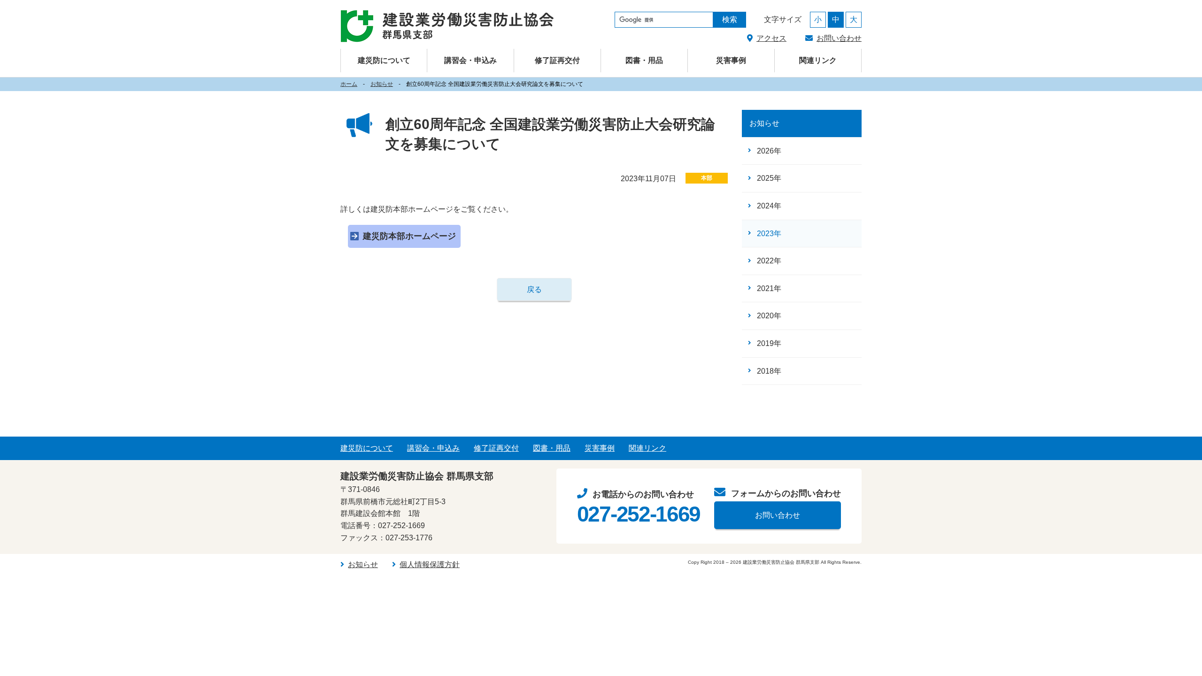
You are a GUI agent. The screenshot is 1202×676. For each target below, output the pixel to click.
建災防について (366, 448)
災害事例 (731, 60)
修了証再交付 (557, 60)
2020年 (769, 316)
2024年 (769, 206)
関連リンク (818, 60)
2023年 (769, 234)
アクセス (771, 38)
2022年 (769, 261)
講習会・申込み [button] (470, 60)
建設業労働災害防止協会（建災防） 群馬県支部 (447, 26)
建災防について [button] (384, 60)
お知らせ (381, 84)
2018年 (769, 371)
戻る (534, 289)
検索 (729, 19)
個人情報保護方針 (430, 564)
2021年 (769, 288)
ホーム (348, 84)
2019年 (769, 343)
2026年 (769, 151)
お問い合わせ (839, 38)
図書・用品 (644, 60)
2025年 (769, 178)
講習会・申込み (433, 448)
